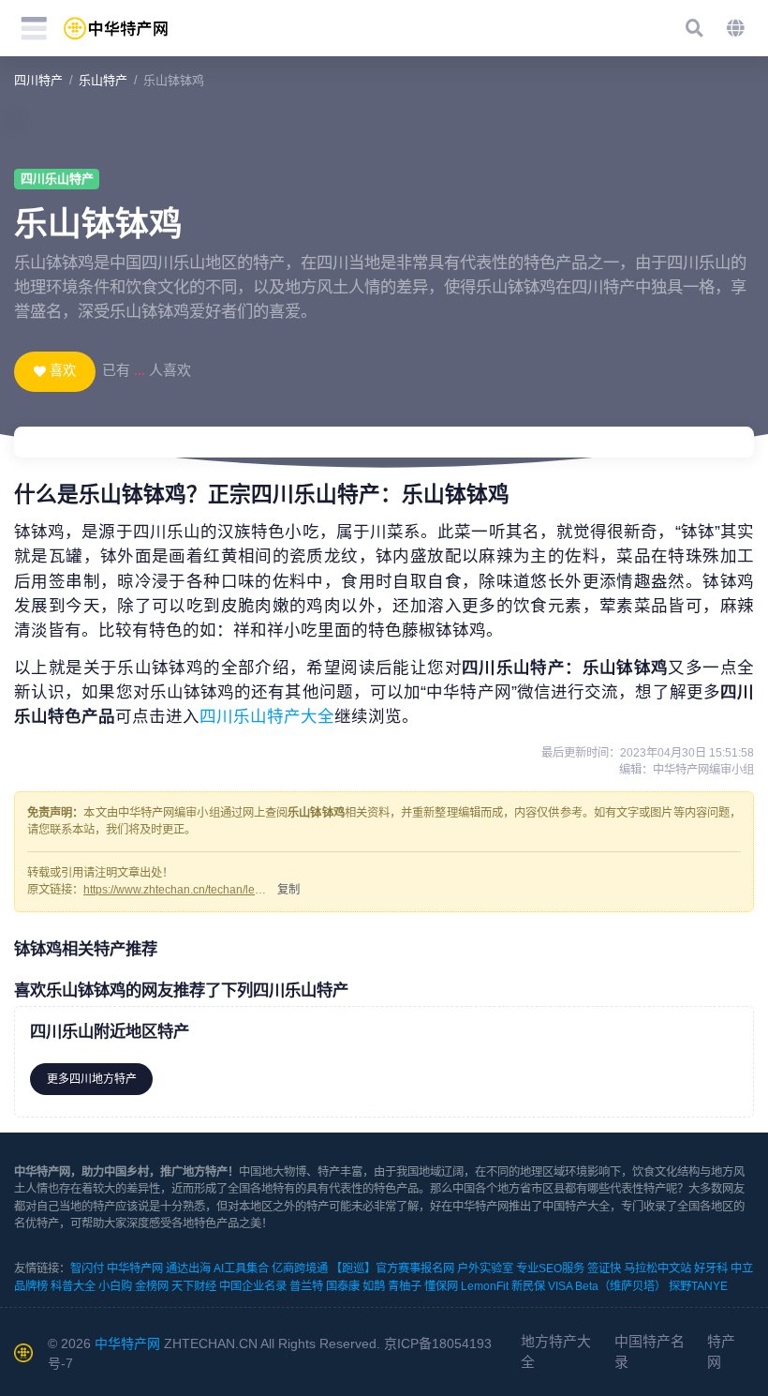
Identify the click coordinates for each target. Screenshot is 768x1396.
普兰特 (306, 1286)
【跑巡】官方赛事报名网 (392, 1268)
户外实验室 (485, 1268)
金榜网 (152, 1286)
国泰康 (343, 1286)
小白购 (115, 1286)
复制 (288, 889)
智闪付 (87, 1268)
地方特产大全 (556, 1351)
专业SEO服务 (550, 1268)
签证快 (604, 1268)
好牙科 (711, 1268)
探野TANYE (698, 1286)
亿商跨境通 (300, 1268)
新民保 (528, 1286)
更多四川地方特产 (92, 1079)
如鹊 (373, 1286)
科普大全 (73, 1286)
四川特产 (38, 80)
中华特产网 (135, 1268)
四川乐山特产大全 (266, 716)
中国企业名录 (253, 1286)
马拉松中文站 (657, 1268)
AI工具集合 (241, 1268)
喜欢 (63, 370)
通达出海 (188, 1268)
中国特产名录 (649, 1351)
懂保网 (441, 1286)
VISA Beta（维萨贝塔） (607, 1286)
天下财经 (193, 1286)
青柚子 (404, 1286)
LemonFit (485, 1286)
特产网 (721, 1351)
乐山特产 (103, 80)
